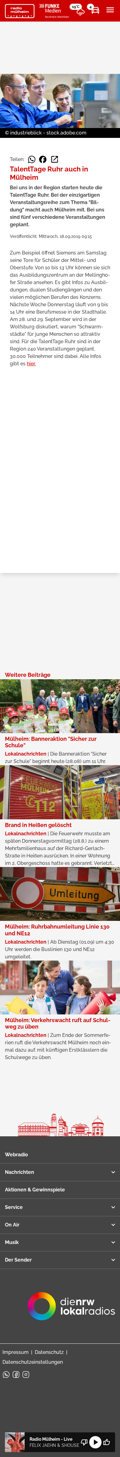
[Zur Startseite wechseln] (19, 11)
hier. (31, 364)
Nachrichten (19, 1172)
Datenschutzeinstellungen (32, 1362)
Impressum (15, 1352)
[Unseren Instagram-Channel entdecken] (26, 1374)
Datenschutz (49, 1352)
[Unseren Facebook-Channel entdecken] (16, 1374)
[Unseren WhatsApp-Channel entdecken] (6, 1374)
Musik (12, 1242)
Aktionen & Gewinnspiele (35, 1190)
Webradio (16, 1155)
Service (14, 1207)
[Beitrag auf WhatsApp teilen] (31, 159)
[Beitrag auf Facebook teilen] (42, 159)
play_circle (95, 1442)
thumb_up (106, 1442)
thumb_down (84, 1442)
